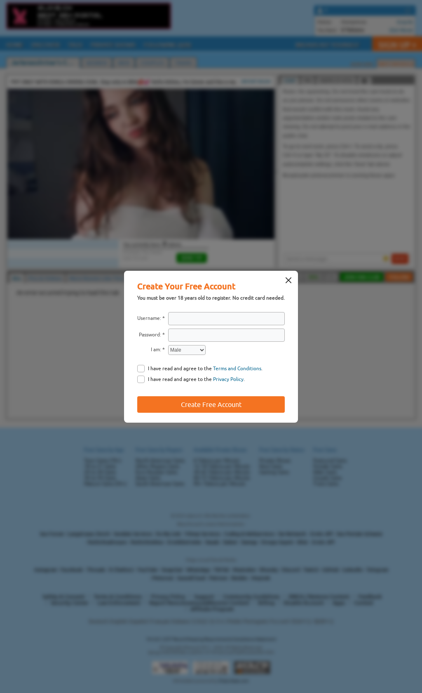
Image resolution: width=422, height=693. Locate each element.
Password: (150, 335)
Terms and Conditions (237, 368)
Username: (149, 318)
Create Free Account (211, 404)
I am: (156, 349)
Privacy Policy (228, 379)
